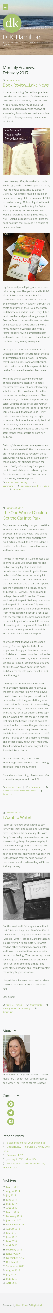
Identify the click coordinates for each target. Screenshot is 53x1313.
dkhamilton (18, 489)
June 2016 (11, 1237)
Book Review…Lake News (26, 85)
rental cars (25, 790)
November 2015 (15, 1258)
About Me (10, 787)
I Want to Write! (17, 817)
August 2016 (13, 1228)
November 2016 (15, 1224)
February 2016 (14, 1249)
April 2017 (11, 1208)
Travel (18, 787)
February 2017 (14, 1216)
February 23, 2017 (14, 508)
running (6, 1008)
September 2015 (15, 1266)
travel (33, 790)
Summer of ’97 (15, 1155)
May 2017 (11, 1203)
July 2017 (11, 1195)
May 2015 (11, 1278)
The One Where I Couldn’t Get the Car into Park (26, 515)
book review (26, 486)
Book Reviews (12, 482)
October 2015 (13, 1262)
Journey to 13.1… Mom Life (21, 1159)
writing (19, 1004)
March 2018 (12, 1187)
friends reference (11, 790)
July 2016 (11, 1232)
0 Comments (35, 787)
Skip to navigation (5, 7)
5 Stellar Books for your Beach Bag (26, 1142)
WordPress (22, 1305)
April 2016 (11, 1245)
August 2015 (13, 1270)
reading (23, 482)
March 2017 (12, 1212)
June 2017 (11, 1199)
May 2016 (11, 1241)
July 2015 (11, 1274)
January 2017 (13, 1220)
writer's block (17, 1008)
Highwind (36, 1305)
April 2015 (11, 1282)
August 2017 (13, 1191)
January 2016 (13, 1253)
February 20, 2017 (14, 812)
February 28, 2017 (14, 80)
